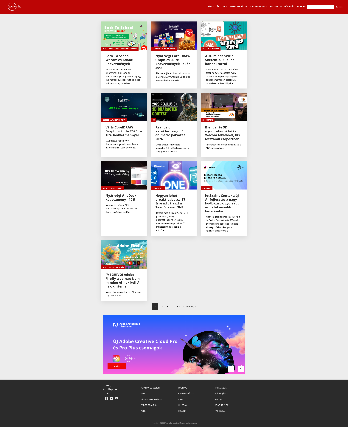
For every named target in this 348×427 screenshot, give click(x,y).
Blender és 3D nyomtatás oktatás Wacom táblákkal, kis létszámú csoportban (222, 133)
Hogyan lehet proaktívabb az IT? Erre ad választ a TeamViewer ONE (170, 201)
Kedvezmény (124, 48)
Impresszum (221, 387)
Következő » (189, 306)
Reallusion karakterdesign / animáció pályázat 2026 (170, 133)
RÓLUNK (274, 6)
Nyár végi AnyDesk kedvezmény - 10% (120, 197)
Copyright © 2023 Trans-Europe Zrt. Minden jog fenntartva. (174, 423)
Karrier (219, 399)
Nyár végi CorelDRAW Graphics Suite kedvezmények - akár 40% (172, 62)
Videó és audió (149, 405)
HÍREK (211, 6)
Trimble (215, 48)
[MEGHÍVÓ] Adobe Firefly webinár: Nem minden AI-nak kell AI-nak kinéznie (123, 280)
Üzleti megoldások (151, 399)
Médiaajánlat (222, 393)
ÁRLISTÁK (222, 6)
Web (143, 411)
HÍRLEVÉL (289, 6)
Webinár (120, 267)
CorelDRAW (158, 48)
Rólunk (182, 411)
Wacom (133, 48)
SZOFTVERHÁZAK (239, 6)
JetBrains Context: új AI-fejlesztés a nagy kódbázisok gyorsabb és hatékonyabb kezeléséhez (222, 203)
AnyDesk (107, 188)
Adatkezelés (221, 405)
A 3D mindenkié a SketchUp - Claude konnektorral (219, 60)
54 (178, 306)
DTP (143, 393)
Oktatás (209, 120)
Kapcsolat (220, 411)
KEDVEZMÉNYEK (258, 6)
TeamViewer (158, 188)
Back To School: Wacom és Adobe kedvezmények (119, 60)
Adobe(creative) (110, 48)
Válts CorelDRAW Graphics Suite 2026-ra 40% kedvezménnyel (123, 131)
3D (154, 120)
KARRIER (301, 6)
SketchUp (206, 48)
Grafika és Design (150, 387)
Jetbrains (206, 188)
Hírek (181, 399)
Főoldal (182, 387)
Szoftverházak (186, 393)
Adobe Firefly (109, 267)
